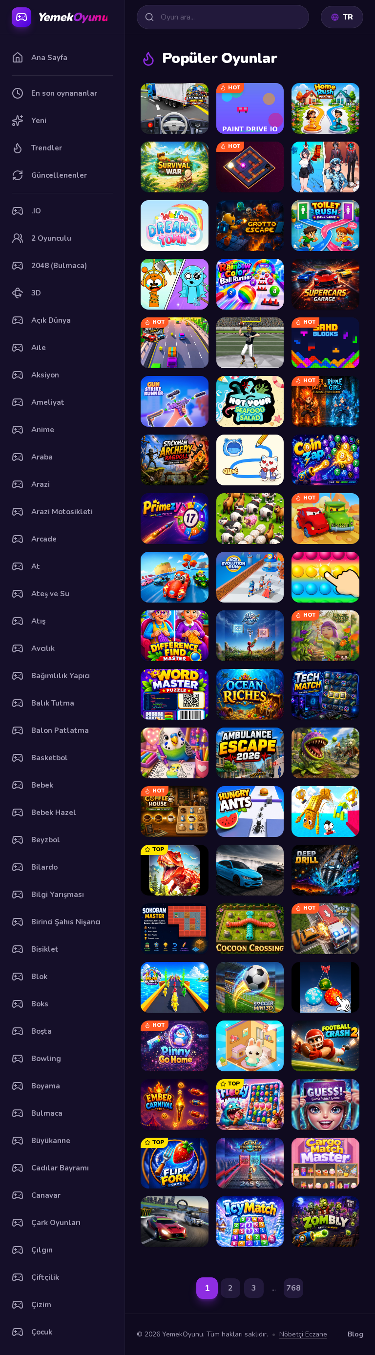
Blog (355, 1334)
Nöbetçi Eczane (303, 1334)
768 (293, 1288)
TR (348, 17)
